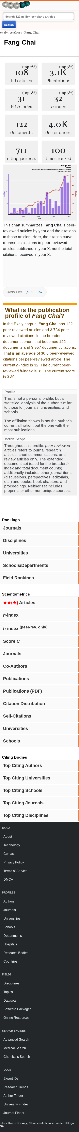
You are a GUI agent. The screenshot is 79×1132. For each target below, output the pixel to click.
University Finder (15, 1104)
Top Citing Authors (22, 765)
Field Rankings (18, 577)
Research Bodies (15, 953)
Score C (11, 641)
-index (10, 615)
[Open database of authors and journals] (16, 2)
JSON (29, 292)
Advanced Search (16, 1039)
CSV (40, 292)
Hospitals (10, 944)
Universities (15, 552)
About (7, 836)
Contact (9, 853)
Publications (16, 678)
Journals (12, 528)
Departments (12, 935)
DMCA (8, 879)
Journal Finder (13, 1113)
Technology (11, 845)
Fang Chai (31, 32)
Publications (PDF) (22, 691)
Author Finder (13, 1095)
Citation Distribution (24, 703)
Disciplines (14, 540)
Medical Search (14, 1048)
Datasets (9, 1000)
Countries (10, 961)
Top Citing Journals (23, 802)
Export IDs (10, 1078)
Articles (19, 602)
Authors (16, 32)
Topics (8, 992)
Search (9, 24)
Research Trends (15, 1087)
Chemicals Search (16, 1056)
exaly (4, 32)
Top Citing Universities (26, 777)
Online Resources (16, 1017)
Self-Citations (17, 716)
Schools (11, 740)
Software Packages (17, 1009)
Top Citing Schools (22, 790)
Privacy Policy (13, 862)
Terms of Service (15, 871)
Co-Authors (15, 666)
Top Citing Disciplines (25, 815)
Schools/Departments (25, 565)
